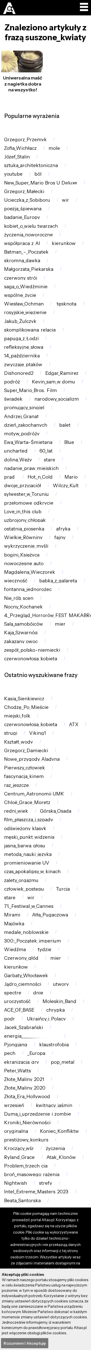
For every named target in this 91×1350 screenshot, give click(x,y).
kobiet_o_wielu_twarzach (31, 226)
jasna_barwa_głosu (24, 846)
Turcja (63, 889)
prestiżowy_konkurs (26, 1140)
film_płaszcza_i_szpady (28, 820)
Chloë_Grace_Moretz (27, 802)
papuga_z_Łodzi (21, 338)
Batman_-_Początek (26, 252)
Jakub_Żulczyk (20, 321)
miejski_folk (17, 716)
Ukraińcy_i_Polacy (46, 1019)
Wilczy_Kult (66, 485)
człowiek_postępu (24, 889)
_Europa (36, 1053)
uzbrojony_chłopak (25, 520)
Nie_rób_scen (18, 598)
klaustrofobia (54, 1045)
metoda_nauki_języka (28, 854)
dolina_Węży (18, 460)
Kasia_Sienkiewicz (24, 699)
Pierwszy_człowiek (24, 768)
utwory (61, 984)
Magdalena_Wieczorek (29, 572)
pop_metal (62, 1062)
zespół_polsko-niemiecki (32, 650)
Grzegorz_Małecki (24, 191)
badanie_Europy (22, 217)
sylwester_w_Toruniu (26, 494)
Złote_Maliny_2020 (25, 1088)
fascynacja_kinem (24, 776)
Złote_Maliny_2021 (24, 1079)
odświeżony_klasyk (25, 828)
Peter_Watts (17, 1071)
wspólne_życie (20, 295)
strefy (45, 1183)
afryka (63, 529)
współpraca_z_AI (22, 243)
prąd (10, 477)
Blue (69, 442)
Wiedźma (15, 949)
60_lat (46, 451)
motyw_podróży (21, 434)
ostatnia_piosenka (24, 529)
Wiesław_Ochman (24, 304)
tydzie (44, 949)
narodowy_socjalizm (56, 399)
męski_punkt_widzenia (29, 837)
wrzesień (14, 1105)
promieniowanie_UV (26, 863)
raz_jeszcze (16, 785)
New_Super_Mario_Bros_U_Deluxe (40, 183)
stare (49, 460)
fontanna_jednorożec (28, 589)
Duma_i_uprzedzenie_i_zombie (37, 1114)
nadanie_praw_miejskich (31, 468)
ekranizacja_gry (21, 1062)
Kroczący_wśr (19, 1148)
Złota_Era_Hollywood (27, 1096)
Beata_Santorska (22, 1200)
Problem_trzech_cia (26, 1166)
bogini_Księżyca (21, 555)
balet (65, 425)
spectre (12, 993)
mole (54, 148)
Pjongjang (15, 1045)
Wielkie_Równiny (23, 537)
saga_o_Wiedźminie (26, 287)
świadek (13, 399)
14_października (22, 356)
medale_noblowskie (26, 932)
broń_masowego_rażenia (31, 1174)
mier (60, 624)
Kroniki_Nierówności (27, 1123)
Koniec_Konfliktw (59, 1131)
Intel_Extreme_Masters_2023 (36, 1192)
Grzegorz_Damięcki (26, 750)
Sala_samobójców (23, 624)
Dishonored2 (18, 373)
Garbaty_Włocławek (26, 975)
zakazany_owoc (21, 641)
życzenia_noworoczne (28, 235)
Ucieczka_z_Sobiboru (27, 200)
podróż (12, 382)
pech (9, 1053)
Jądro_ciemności (22, 984)
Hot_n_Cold (40, 477)
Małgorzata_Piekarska (28, 269)
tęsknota (66, 304)
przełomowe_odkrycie (28, 503)
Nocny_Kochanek (23, 607)
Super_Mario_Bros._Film (30, 390)
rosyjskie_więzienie (25, 312)
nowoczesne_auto (23, 563)
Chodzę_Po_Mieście (26, 707)
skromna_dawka (22, 260)
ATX (73, 724)
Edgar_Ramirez (61, 373)
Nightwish (15, 1183)
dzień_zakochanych (25, 425)
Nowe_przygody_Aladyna (32, 759)
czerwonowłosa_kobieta (30, 659)
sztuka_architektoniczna (31, 165)
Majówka (14, 924)
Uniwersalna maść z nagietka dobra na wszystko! (22, 84)
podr (9, 1019)
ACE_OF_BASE (19, 1010)
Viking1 (37, 733)
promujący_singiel (24, 408)
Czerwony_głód (21, 958)
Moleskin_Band (59, 1001)
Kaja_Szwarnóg (21, 633)
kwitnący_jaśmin (54, 1105)
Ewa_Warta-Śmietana (28, 442)
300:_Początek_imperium (32, 941)
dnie (38, 993)
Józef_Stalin (17, 157)
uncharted (16, 451)
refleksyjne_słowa (23, 347)
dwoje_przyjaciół (22, 485)
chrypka (55, 1010)
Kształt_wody (18, 742)
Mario (71, 477)
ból (37, 174)
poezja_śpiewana (22, 209)
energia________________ (30, 1036)
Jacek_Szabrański (23, 1027)
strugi (10, 733)
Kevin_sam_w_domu (53, 382)
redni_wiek (16, 811)
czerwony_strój (20, 278)
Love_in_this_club (22, 512)
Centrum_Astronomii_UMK (34, 794)
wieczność (15, 581)
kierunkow (64, 243)
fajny (59, 537)
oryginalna (16, 1131)
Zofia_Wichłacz (20, 148)
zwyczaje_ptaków (23, 364)
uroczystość (17, 1001)
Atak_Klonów (61, 1157)
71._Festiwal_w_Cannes (28, 906)
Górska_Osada (55, 811)
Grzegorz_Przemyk (25, 139)
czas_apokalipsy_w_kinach (32, 871)
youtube (13, 174)
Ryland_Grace (19, 1157)
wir (65, 200)
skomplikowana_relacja (30, 330)
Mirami (12, 915)
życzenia (55, 1148)
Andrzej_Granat (21, 416)
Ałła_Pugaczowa (50, 915)
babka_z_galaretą (58, 581)
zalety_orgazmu (21, 880)
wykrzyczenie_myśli (26, 546)
